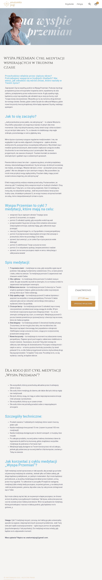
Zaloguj (80, 4)
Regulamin (69, 4)
